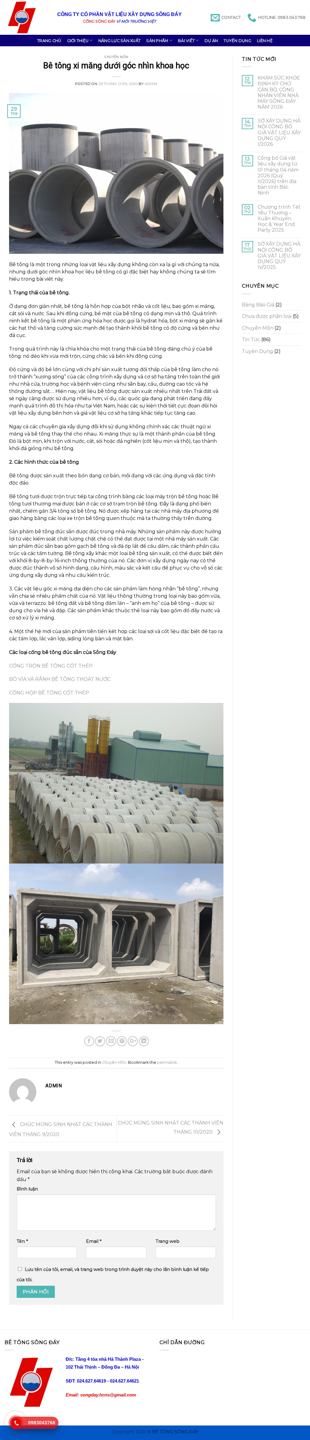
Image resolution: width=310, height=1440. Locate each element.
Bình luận (27, 1189)
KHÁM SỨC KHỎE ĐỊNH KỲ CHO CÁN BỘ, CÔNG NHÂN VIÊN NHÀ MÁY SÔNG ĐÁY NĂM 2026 (279, 92)
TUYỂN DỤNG (237, 40)
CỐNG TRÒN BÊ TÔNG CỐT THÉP (51, 666)
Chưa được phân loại (267, 316)
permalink (167, 1062)
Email (93, 1241)
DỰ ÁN (211, 40)
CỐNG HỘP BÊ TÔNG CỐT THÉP (49, 693)
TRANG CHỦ (49, 40)
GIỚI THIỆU (78, 40)
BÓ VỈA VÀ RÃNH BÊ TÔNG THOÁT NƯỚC (59, 679)
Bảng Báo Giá (258, 305)
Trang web (168, 1241)
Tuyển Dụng (257, 351)
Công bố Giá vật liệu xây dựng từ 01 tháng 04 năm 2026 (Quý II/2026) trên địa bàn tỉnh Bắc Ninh (278, 175)
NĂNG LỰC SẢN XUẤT (119, 40)
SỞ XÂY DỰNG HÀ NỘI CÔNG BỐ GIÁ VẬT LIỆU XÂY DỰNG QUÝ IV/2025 (279, 255)
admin (151, 84)
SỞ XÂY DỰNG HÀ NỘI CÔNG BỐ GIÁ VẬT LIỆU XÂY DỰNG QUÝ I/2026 (279, 132)
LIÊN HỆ (265, 40)
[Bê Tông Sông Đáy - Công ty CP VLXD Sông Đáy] (26, 17)
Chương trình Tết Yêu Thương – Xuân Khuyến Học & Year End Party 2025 (279, 218)
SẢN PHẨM (157, 40)
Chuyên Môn (116, 57)
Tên (22, 1241)
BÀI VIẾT (186, 40)
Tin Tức (251, 339)
